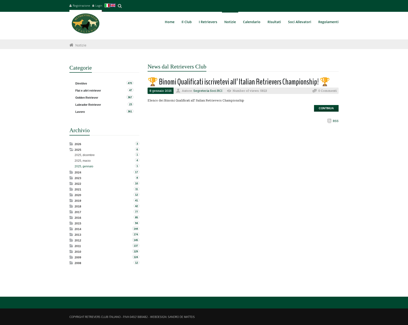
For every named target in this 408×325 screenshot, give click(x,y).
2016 (78, 217)
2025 (78, 150)
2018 (78, 206)
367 (130, 97)
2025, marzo (83, 160)
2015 (78, 223)
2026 (78, 144)
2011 (78, 246)
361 (130, 111)
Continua (326, 108)
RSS (336, 121)
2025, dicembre (85, 155)
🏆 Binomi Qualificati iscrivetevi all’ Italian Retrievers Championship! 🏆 (239, 81)
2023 (78, 178)
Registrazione (81, 6)
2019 (78, 201)
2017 (78, 212)
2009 (78, 257)
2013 (78, 234)
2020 (78, 195)
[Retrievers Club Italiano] (85, 24)
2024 (78, 172)
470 (130, 83)
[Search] (119, 6)
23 (130, 104)
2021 (78, 189)
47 (130, 90)
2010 (78, 251)
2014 (78, 229)
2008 (78, 263)
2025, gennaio (84, 166)
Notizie (80, 45)
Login (98, 6)
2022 (78, 184)
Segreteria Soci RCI (207, 91)
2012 (78, 240)
